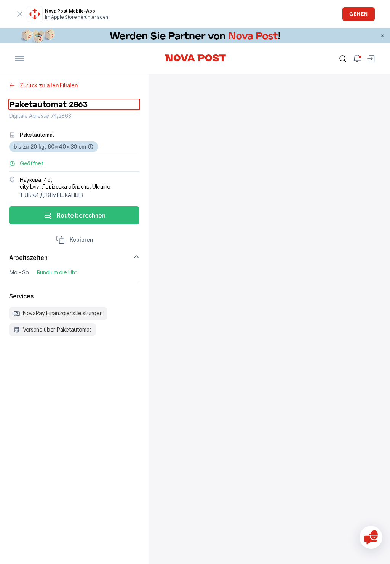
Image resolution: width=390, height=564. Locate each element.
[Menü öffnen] (19, 58)
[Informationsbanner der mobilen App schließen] (19, 14)
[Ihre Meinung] (371, 537)
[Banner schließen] (382, 36)
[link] (195, 35)
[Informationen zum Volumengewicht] (91, 147)
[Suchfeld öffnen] (342, 58)
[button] (74, 240)
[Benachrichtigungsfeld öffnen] (357, 58)
